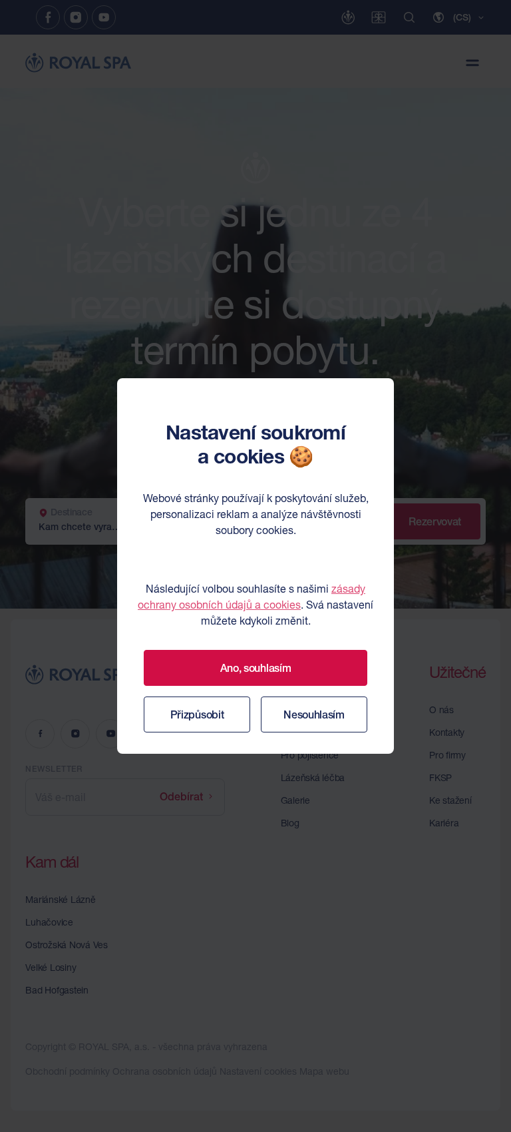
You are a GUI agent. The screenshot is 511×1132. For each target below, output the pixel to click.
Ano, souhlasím (255, 668)
